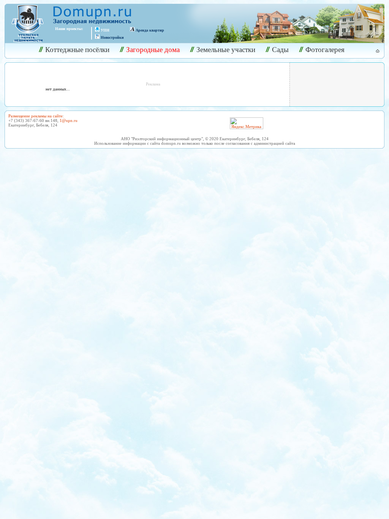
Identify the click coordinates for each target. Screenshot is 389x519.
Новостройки (112, 37)
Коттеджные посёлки (77, 50)
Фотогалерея (325, 50)
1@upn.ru (68, 120)
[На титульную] (373, 50)
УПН (105, 30)
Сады (280, 50)
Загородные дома (153, 50)
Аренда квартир (150, 30)
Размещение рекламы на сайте (35, 116)
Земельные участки (225, 50)
